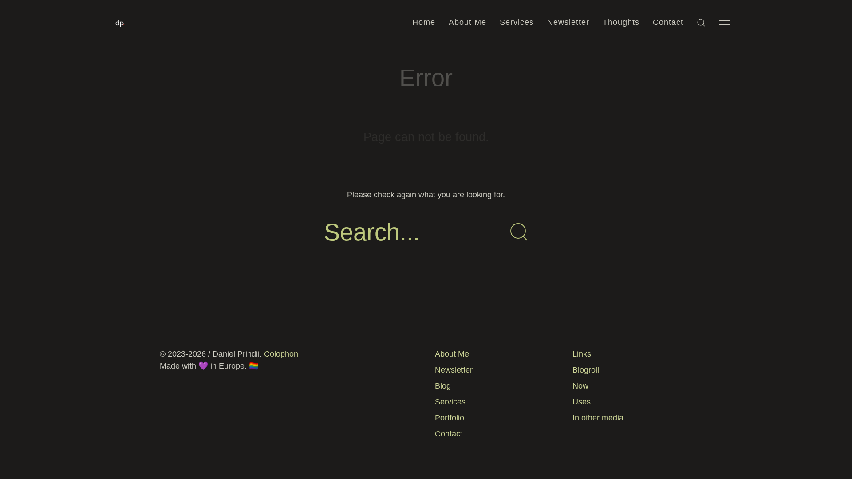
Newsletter (568, 22)
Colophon (281, 353)
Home (423, 22)
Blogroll (585, 369)
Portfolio (449, 417)
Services (517, 22)
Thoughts (621, 22)
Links (581, 353)
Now (580, 385)
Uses (581, 401)
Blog (443, 385)
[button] (701, 22)
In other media (597, 417)
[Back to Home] (120, 22)
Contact (668, 22)
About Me (467, 22)
